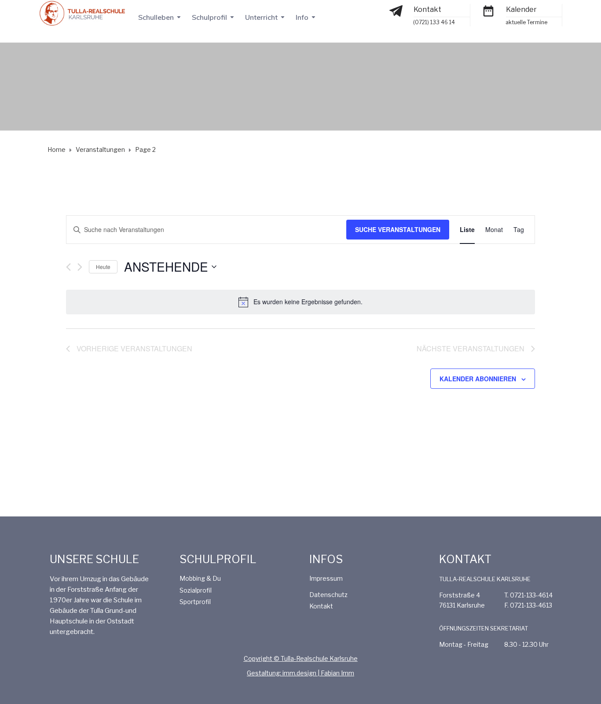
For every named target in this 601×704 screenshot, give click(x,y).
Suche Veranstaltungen (397, 229)
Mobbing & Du (200, 578)
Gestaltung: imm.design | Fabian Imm (300, 673)
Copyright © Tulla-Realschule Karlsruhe (301, 658)
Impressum (326, 578)
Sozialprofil (196, 590)
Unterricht (261, 17)
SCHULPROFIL (218, 559)
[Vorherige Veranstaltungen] (68, 267)
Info (302, 17)
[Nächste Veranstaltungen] (79, 267)
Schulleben (156, 17)
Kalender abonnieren (478, 378)
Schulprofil (209, 17)
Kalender (521, 9)
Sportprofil (195, 601)
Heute (103, 266)
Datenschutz (328, 594)
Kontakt (427, 9)
